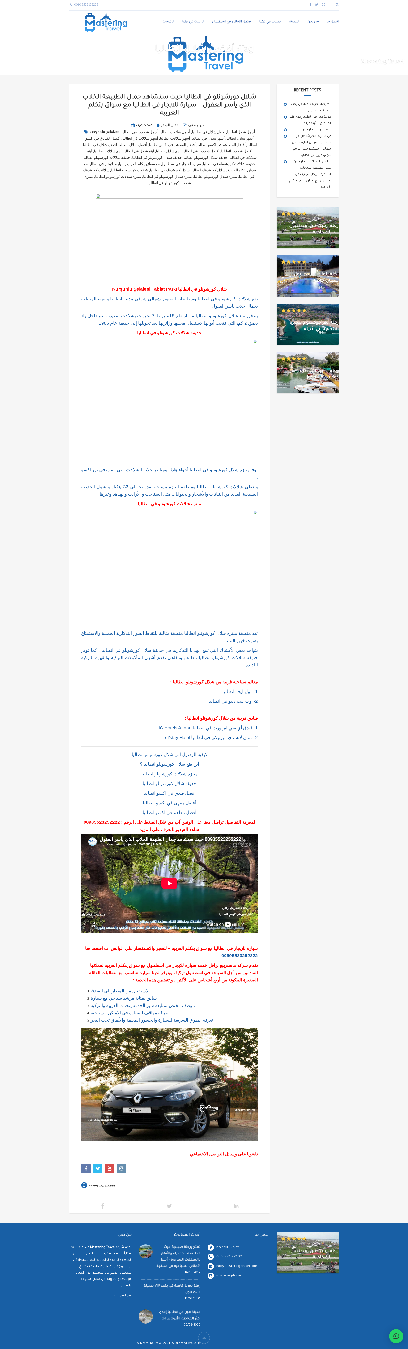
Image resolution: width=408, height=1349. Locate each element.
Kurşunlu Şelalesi (104, 132)
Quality (195, 1343)
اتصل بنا (333, 22)
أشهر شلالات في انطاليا (140, 138)
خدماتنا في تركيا (270, 22)
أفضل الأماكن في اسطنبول (231, 22)
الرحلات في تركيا (193, 22)
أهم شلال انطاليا (168, 151)
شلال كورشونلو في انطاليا (170, 170)
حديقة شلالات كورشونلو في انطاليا (229, 164)
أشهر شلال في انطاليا (208, 138)
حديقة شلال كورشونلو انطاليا (206, 157)
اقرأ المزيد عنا (122, 1295)
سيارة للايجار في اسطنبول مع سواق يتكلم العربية (163, 164)
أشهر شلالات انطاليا (175, 138)
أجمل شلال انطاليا (241, 132)
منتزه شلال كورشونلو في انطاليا (167, 176)
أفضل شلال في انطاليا (100, 144)
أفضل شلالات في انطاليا (201, 151)
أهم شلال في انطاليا (138, 151)
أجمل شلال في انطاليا (208, 132)
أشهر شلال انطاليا (240, 138)
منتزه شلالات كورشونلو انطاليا (118, 176)
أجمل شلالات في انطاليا (140, 132)
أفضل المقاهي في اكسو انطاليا (172, 144)
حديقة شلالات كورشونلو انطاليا (107, 157)
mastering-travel (229, 1276)
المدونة (294, 22)
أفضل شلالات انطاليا (236, 151)
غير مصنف (196, 125)
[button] (396, 1336)
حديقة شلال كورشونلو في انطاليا (157, 157)
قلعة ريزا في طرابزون (317, 130)
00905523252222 (102, 822)
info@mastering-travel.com (236, 1266)
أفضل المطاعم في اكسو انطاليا (222, 144)
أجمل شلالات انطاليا (175, 132)
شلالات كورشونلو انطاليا (129, 170)
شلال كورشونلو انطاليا (208, 170)
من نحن (313, 22)
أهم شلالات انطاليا (108, 151)
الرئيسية (168, 22)
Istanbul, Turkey (227, 1247)
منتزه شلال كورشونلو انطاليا (215, 176)
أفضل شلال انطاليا (133, 144)
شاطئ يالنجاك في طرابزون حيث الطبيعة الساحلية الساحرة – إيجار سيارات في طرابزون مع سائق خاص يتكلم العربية (310, 174)
